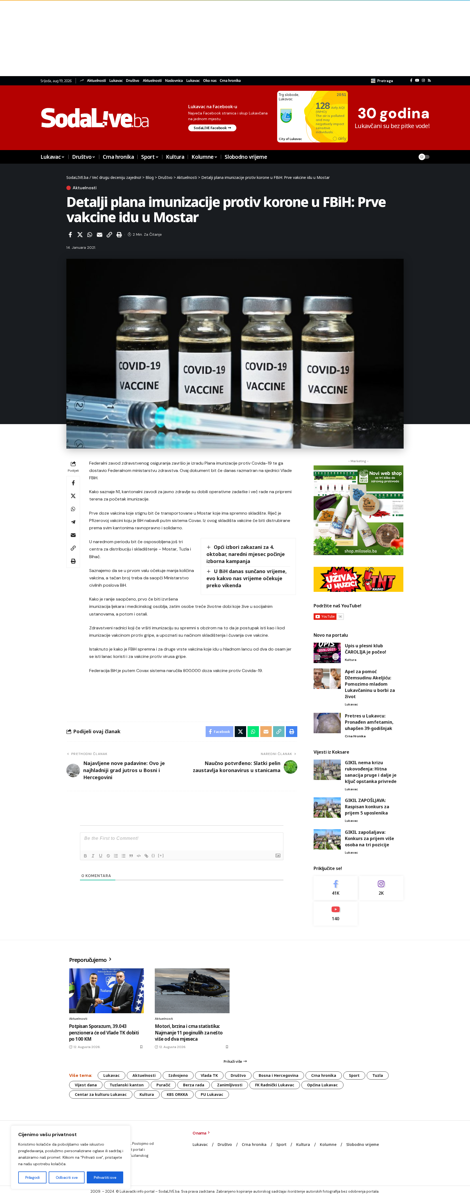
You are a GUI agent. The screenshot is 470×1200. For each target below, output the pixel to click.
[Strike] (108, 856)
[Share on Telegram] (73, 522)
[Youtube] (336, 913)
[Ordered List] (116, 856)
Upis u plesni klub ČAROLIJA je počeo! (365, 649)
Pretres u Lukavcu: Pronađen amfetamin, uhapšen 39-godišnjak (369, 722)
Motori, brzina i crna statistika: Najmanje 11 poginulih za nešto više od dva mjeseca (189, 1032)
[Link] (146, 856)
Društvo (132, 80)
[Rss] (429, 80)
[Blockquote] (131, 856)
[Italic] (93, 856)
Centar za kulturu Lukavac (101, 1094)
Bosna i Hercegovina (278, 1075)
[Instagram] (423, 80)
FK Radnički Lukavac (274, 1084)
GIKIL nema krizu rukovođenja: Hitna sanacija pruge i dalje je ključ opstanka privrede (371, 772)
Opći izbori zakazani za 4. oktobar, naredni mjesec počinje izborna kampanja (245, 554)
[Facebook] (411, 80)
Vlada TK (209, 1075)
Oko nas (210, 80)
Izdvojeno (178, 1075)
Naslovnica (174, 80)
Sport (354, 1075)
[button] (382, 80)
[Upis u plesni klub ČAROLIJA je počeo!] (327, 653)
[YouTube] (417, 80)
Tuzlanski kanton (127, 1084)
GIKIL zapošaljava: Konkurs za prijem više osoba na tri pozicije (369, 838)
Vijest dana (86, 1084)
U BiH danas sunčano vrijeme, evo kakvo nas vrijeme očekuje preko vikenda (246, 578)
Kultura (350, 660)
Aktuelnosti (96, 80)
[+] (161, 855)
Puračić (163, 1084)
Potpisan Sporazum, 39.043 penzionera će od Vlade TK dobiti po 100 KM (104, 1032)
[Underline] (100, 856)
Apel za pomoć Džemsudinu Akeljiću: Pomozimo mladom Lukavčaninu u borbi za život (370, 684)
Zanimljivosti (229, 1084)
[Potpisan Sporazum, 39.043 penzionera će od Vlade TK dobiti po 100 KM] (106, 990)
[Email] (99, 234)
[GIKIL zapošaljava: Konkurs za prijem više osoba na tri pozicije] (327, 839)
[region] (71, 1157)
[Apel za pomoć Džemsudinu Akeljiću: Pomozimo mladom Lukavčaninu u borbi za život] (327, 679)
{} (153, 855)
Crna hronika (230, 80)
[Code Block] (139, 856)
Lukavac (116, 80)
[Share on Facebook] (70, 234)
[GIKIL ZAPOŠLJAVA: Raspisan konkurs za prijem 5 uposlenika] (327, 807)
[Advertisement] (163, 38)
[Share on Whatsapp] (90, 234)
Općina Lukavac (322, 1084)
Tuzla (377, 1075)
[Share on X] (80, 234)
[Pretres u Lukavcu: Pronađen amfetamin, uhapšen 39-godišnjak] (327, 723)
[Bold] (85, 856)
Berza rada (193, 1084)
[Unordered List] (123, 856)
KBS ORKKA (177, 1094)
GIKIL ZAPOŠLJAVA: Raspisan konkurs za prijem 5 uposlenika (367, 806)
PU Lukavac (212, 1094)
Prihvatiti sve (105, 1177)
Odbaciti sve (67, 1177)
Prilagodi (32, 1177)
